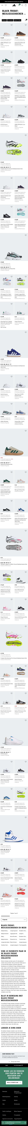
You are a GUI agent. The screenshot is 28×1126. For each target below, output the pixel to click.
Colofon (4, 1100)
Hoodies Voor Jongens (4, 945)
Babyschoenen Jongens (4, 939)
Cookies (4, 1115)
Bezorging (4, 1091)
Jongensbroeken (5, 942)
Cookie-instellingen (6, 1111)
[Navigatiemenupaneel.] (2, 5)
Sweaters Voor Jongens (22, 936)
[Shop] (14, 6)
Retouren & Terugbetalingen (17, 1092)
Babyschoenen (4, 933)
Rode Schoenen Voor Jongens (14, 942)
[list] (11, 20)
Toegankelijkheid (18, 1118)
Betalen (16, 1100)
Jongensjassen (14, 930)
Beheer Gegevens (18, 1111)
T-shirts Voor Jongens (22, 939)
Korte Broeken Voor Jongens (13, 936)
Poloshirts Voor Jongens (14, 939)
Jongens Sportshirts (22, 934)
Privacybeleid (17, 1115)
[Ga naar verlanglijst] (5, 5)
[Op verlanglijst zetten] (11, 25)
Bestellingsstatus (6, 1096)
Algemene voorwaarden (7, 1118)
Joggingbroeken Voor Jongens (14, 934)
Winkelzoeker (17, 1104)
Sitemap (16, 1096)
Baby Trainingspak (4, 936)
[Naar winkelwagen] (25, 5)
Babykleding (4, 930)
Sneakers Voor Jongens (22, 931)
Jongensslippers (14, 945)
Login (6, 1065)
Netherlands (16, 1123)
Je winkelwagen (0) (18, 1065)
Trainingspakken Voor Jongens (23, 945)
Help (3, 1104)
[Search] (22, 5)
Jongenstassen (23, 942)
